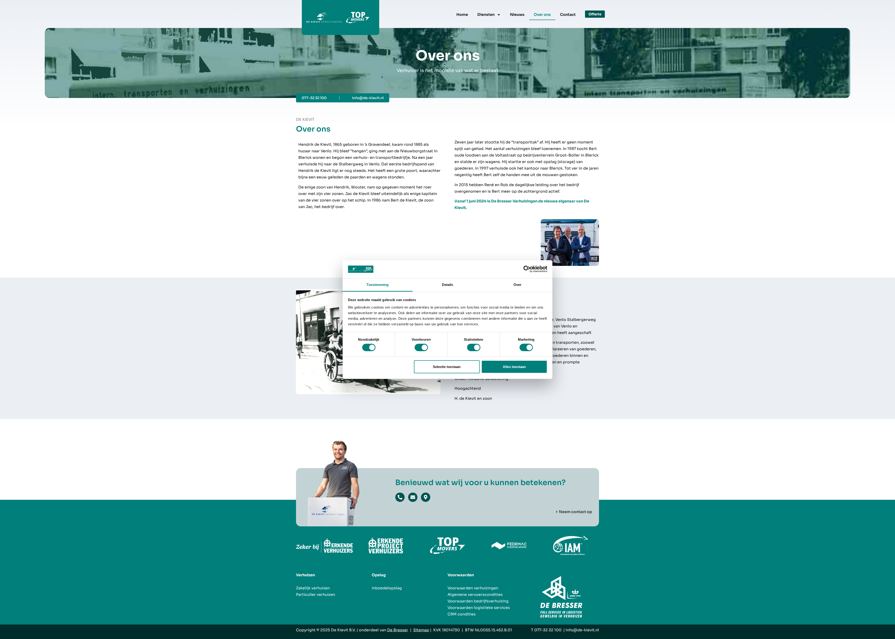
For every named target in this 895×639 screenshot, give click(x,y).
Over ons (542, 14)
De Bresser (397, 630)
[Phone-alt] (400, 497)
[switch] (421, 347)
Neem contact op (575, 511)
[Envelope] (412, 497)
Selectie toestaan (447, 366)
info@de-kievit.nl (582, 630)
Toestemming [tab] (377, 285)
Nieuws (517, 14)
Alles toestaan (514, 366)
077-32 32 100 (547, 630)
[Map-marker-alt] (425, 497)
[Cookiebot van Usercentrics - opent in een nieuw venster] (526, 269)
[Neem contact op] (556, 512)
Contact (568, 14)
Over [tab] (517, 285)
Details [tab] (447, 285)
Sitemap (421, 630)
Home (462, 14)
